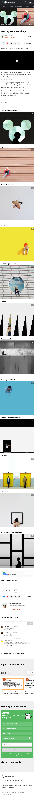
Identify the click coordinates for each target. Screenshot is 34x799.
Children (4, 583)
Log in (30, 2)
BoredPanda (9, 2)
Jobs (30, 785)
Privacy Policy (22, 792)
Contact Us (4, 787)
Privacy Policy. (23, 755)
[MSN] (18, 780)
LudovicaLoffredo (9, 626)
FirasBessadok (8, 632)
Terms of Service (6, 794)
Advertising (18, 785)
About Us (25, 785)
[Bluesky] (13, 780)
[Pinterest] (8, 780)
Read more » (17, 609)
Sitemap (11, 787)
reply (10, 629)
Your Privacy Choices (7, 785)
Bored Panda (8, 776)
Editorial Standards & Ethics (9, 792)
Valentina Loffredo (10, 35)
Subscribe (17, 750)
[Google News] (21, 780)
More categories (8, 738)
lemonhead (7, 640)
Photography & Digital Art (9, 27)
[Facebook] (2, 780)
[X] (10, 780)
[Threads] (16, 780)
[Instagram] (5, 780)
